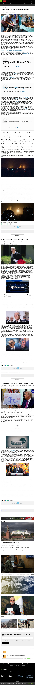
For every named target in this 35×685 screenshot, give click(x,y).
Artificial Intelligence (4, 372)
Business (2, 675)
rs (27, 663)
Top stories (3, 521)
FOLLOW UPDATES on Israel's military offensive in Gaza (11, 50)
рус (13, 663)
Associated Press (26, 53)
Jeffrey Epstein (11, 372)
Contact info (27, 676)
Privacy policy (17, 683)
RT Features (3, 553)
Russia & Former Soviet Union (4, 673)
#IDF (4, 87)
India (1, 677)
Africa (2, 676)
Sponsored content (20, 676)
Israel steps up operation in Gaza (5, 628)
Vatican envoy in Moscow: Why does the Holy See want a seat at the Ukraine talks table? (17, 615)
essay (7, 270)
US (19, 372)
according (26, 97)
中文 (32, 663)
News (2, 671)
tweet (26, 108)
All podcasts (32, 648)
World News (5, 7)
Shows (10, 675)
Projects (10, 676)
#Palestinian (6, 88)
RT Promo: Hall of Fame (29, 675)
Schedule (19, 675)
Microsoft (16, 372)
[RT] (11, 665)
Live (18, 671)
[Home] (1, 1)
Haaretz (15, 73)
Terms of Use (28, 671)
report (32, 141)
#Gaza (23, 88)
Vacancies (27, 678)
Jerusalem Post (11, 77)
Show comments (17, 235)
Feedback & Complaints (29, 677)
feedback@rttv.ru (4, 375)
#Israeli (16, 87)
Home (2, 7)
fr (22, 663)
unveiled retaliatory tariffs (5, 478)
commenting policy (10, 509)
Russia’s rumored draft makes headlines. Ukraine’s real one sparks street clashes (16, 574)
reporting (16, 98)
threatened (13, 450)
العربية (3, 663)
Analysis (10, 671)
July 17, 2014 (19, 66)
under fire (17, 101)
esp (8, 663)
